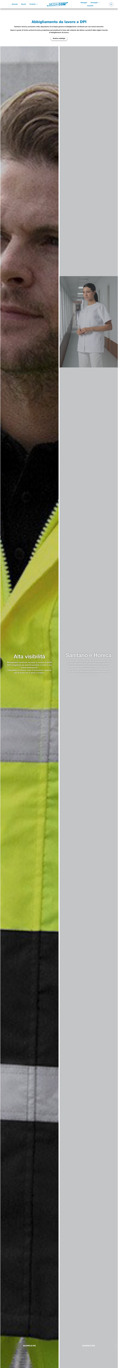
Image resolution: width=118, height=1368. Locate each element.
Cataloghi (94, 2)
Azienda (15, 4)
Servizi (23, 4)
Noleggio (84, 2)
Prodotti (33, 4)
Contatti (90, 5)
